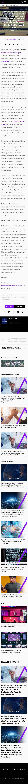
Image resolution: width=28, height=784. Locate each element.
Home (2, 5)
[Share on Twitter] (9, 44)
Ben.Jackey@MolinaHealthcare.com (13, 286)
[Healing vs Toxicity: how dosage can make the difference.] (14, 614)
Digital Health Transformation (10, 297)
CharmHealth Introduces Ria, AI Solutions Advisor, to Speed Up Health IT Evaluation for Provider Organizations (13, 399)
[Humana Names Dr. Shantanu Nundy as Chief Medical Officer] (14, 415)
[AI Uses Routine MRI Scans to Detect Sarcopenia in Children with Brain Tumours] (14, 556)
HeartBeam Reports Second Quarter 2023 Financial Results (11, 348)
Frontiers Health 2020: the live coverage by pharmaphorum (11, 651)
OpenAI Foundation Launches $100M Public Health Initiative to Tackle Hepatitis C (13, 541)
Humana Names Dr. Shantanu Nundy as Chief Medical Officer (13, 426)
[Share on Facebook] (5, 44)
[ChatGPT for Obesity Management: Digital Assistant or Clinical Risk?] (14, 584)
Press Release (6, 299)
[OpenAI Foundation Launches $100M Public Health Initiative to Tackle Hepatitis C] (14, 529)
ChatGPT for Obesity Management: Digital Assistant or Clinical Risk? (12, 596)
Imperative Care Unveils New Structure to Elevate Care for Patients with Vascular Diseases (16, 340)
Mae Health (5, 61)
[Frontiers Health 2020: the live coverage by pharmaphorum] (14, 640)
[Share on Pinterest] (17, 44)
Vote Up (10, 306)
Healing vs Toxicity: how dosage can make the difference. (13, 626)
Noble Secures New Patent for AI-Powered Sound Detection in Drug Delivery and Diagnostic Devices (12, 453)
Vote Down (20, 306)
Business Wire (11, 39)
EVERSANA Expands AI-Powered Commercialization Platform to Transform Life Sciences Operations (12, 485)
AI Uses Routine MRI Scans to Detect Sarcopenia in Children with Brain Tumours (13, 569)
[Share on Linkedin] (21, 44)
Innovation (22, 297)
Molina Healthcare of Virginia (11, 53)
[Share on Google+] (13, 44)
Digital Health (9, 295)
